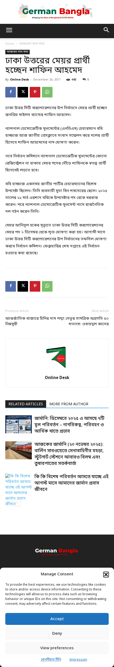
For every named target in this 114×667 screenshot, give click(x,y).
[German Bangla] (57, 11)
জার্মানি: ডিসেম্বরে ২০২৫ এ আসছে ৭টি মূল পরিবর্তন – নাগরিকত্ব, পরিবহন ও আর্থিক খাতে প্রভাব (69, 425)
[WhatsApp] (47, 92)
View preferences (57, 648)
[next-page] (17, 503)
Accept (57, 619)
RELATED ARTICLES (25, 404)
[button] (106, 574)
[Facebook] (10, 92)
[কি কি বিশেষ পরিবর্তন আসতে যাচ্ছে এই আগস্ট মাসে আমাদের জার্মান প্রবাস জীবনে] (18, 490)
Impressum (78, 660)
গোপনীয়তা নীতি (51, 660)
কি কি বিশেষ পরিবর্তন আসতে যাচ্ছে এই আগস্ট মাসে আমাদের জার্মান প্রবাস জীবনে (71, 483)
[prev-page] (8, 503)
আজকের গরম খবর (32, 44)
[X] (22, 92)
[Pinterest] (35, 92)
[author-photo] (57, 370)
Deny (57, 633)
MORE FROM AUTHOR (68, 404)
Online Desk (19, 80)
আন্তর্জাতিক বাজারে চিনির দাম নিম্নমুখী (30, 321)
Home (9, 44)
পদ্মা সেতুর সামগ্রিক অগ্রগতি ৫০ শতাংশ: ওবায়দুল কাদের (83, 321)
